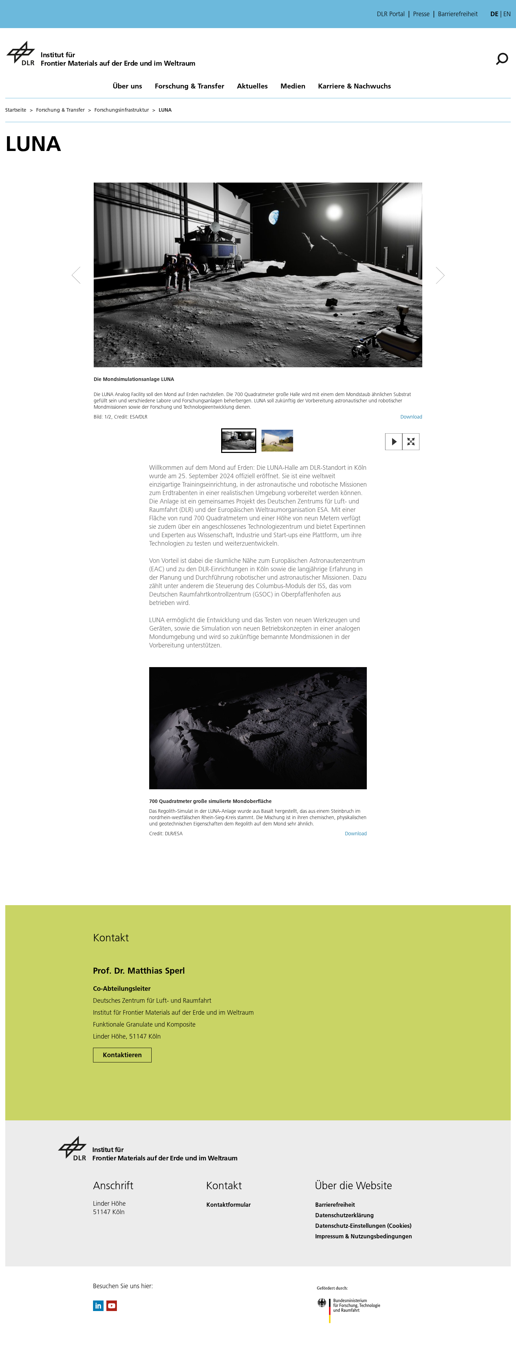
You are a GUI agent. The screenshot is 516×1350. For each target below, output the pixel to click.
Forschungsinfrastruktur (121, 109)
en (507, 14)
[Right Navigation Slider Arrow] (415, 275)
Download (411, 417)
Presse (421, 14)
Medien (292, 85)
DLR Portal (391, 14)
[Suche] (503, 58)
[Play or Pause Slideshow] (394, 442)
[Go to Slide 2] (277, 440)
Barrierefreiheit (458, 14)
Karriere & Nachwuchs (354, 85)
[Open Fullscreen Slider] (411, 442)
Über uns (127, 85)
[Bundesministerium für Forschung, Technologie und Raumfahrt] (355, 1330)
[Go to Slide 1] (238, 440)
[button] (258, 305)
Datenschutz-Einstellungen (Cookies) (363, 1225)
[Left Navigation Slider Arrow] (104, 275)
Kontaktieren (122, 1055)
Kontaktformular (228, 1204)
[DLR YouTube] (111, 1309)
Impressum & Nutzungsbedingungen (363, 1236)
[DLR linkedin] (98, 1309)
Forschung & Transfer (189, 85)
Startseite (15, 109)
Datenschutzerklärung (344, 1215)
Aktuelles (252, 85)
